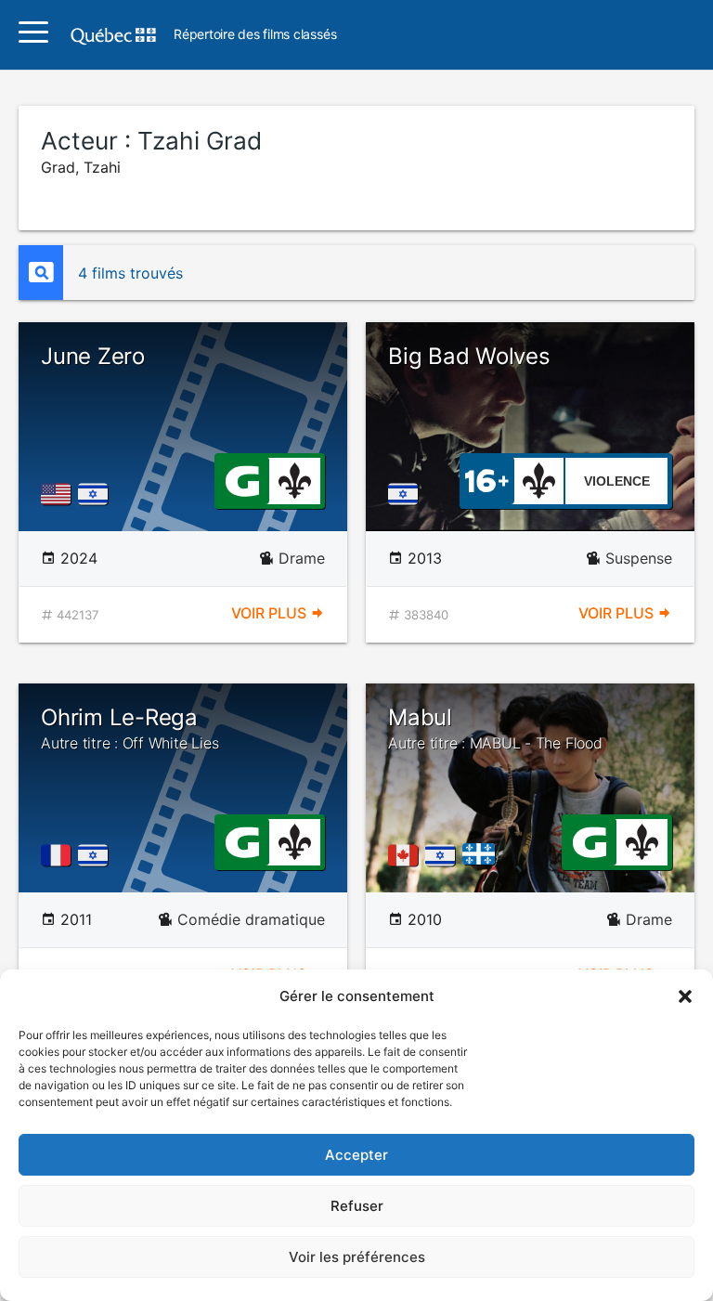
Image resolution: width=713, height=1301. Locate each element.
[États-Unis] (59, 494)
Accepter (356, 1155)
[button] (685, 996)
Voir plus (270, 613)
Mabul (495, 728)
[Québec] (483, 855)
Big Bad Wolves (469, 356)
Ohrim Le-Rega (129, 728)
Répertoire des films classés (255, 35)
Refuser (357, 1206)
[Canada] (406, 855)
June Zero (93, 356)
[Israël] (96, 494)
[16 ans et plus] (487, 479)
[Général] (242, 479)
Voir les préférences (357, 1257)
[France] (59, 855)
